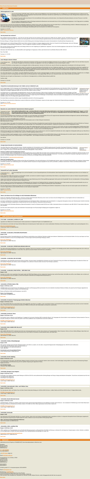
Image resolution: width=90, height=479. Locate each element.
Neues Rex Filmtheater (5, 239)
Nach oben (3, 32)
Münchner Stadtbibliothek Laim (7, 226)
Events (5, 5)
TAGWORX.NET (10, 471)
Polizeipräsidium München (8, 30)
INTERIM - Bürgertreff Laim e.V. (7, 306)
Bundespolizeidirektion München (9, 103)
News (1, 5)
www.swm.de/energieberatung (16, 157)
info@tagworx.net (7, 469)
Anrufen (15, 5)
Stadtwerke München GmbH (8, 164)
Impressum (10, 5)
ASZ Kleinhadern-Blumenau (8, 210)
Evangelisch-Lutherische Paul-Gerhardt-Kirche (11, 433)
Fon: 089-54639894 (4, 449)
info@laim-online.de (7, 455)
